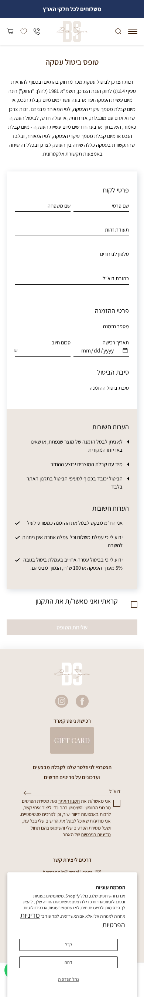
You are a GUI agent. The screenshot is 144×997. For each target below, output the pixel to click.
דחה (68, 962)
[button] (132, 31)
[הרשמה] (27, 793)
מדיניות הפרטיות (96, 834)
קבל (68, 944)
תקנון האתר (69, 801)
